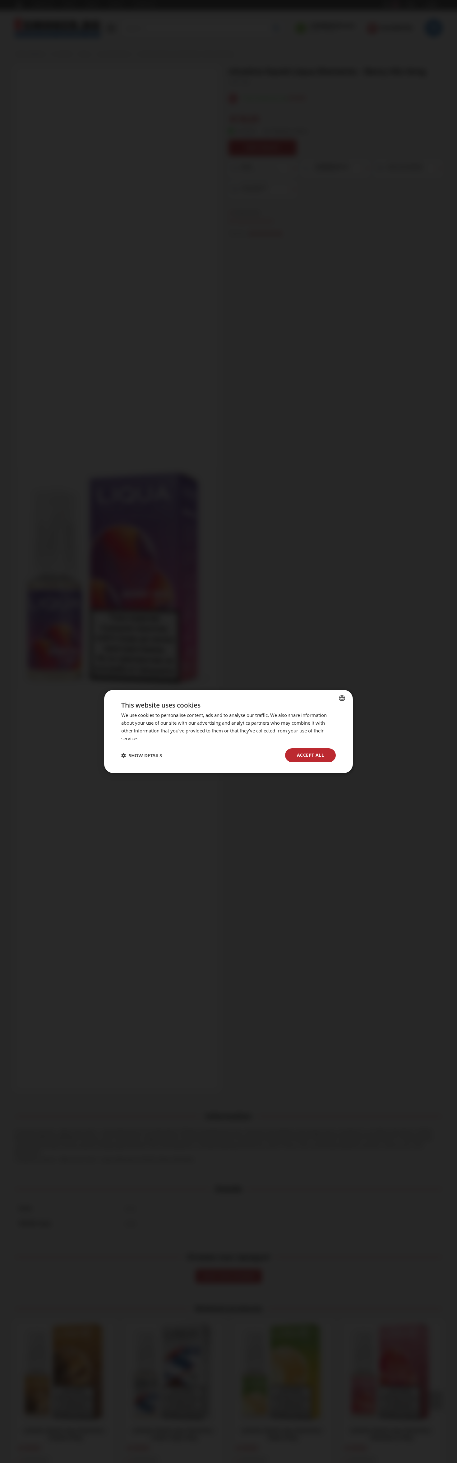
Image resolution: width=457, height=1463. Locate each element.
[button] (141, 755)
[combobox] (342, 698)
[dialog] (228, 731)
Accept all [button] (310, 755)
